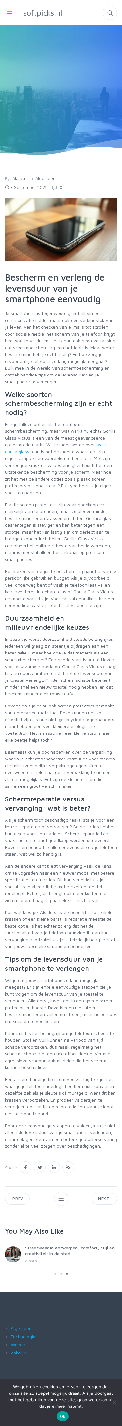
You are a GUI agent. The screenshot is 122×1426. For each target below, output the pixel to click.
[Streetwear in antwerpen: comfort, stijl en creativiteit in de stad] (13, 1254)
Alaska (18, 178)
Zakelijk (18, 1352)
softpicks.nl (42, 12)
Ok (63, 1416)
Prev (17, 1198)
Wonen (18, 1344)
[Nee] (114, 1402)
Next (104, 1198)
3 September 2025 (28, 187)
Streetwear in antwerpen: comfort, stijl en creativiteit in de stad (70, 1250)
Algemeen (45, 178)
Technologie (23, 1336)
